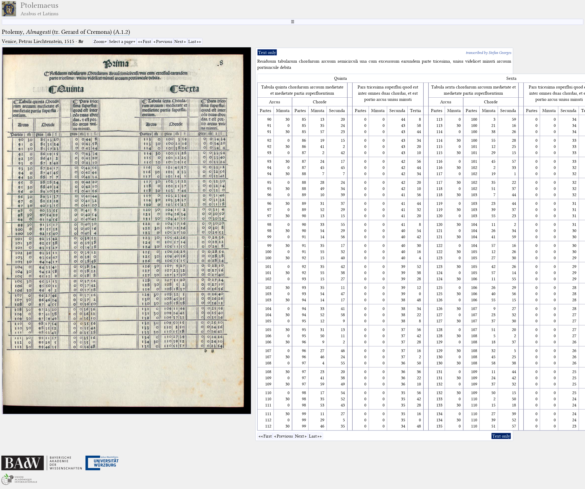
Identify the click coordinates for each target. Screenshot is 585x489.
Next (178, 41)
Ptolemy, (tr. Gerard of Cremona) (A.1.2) (66, 31)
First (147, 41)
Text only (267, 52)
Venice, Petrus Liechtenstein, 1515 (38, 41)
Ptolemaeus (39, 9)
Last (192, 41)
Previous (164, 41)
